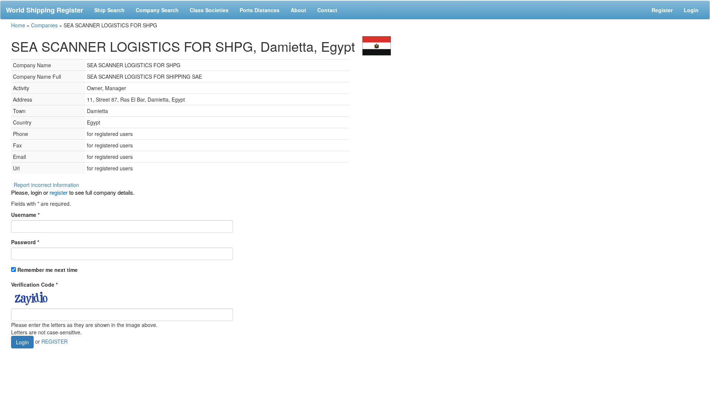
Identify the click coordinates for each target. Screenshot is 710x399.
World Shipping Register (44, 10)
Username (25, 214)
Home (18, 25)
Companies (44, 25)
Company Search (157, 10)
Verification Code (34, 284)
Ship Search (109, 10)
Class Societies (209, 10)
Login (691, 10)
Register (662, 10)
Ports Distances (260, 10)
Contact (327, 10)
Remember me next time (47, 269)
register (59, 192)
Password (25, 242)
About (298, 10)
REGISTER (54, 341)
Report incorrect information (46, 184)
